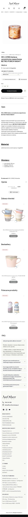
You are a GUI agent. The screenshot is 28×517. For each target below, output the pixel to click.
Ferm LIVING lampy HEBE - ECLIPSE (11, 503)
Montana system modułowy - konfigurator (12, 480)
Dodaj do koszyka (12, 91)
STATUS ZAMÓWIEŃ (7, 416)
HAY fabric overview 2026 (8, 482)
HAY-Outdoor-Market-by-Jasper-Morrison (12, 497)
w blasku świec (19, 12)
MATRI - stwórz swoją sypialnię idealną (11, 491)
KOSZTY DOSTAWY (7, 456)
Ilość (2, 83)
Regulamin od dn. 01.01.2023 (9, 435)
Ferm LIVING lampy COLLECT (9, 501)
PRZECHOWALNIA (6, 425)
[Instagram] (6, 409)
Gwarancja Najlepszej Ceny (9, 439)
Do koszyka (13, 236)
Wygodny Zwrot (6, 431)
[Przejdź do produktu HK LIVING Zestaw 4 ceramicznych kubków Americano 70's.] (13, 215)
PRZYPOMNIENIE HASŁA (8, 423)
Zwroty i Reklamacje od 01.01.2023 (10, 433)
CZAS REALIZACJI (6, 449)
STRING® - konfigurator (8, 489)
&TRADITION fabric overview (9, 478)
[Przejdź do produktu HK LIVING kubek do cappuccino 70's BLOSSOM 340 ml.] (13, 261)
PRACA (4, 468)
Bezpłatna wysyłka (6, 441)
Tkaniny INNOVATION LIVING (9, 484)
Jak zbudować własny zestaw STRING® (12, 487)
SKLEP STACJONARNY (7, 470)
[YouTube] (9, 409)
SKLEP (6, 12)
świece (25, 12)
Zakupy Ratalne (6, 443)
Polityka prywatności (7, 447)
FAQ (3, 460)
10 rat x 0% (5, 445)
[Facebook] (3, 409)
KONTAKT (4, 472)
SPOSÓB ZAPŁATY (7, 454)
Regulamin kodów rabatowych (9, 437)
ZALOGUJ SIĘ (5, 418)
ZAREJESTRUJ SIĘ (6, 420)
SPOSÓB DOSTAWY (7, 452)
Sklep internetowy (13, 512)
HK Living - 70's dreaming (8, 499)
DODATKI (12, 12)
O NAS (4, 466)
